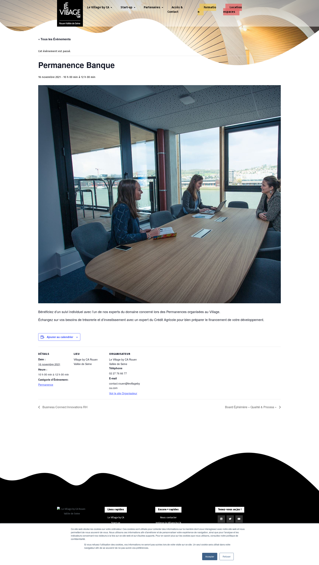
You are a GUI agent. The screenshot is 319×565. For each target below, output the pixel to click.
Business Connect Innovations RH (65, 407)
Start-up (115, 522)
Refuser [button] (227, 556)
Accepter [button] (209, 556)
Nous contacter (168, 517)
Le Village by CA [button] (98, 7)
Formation (207, 9)
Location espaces (232, 9)
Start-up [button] (127, 7)
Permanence (45, 384)
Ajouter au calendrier (60, 337)
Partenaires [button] (152, 7)
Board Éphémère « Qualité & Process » (251, 407)
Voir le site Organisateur (123, 393)
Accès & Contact (175, 9)
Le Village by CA (115, 517)
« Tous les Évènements (54, 39)
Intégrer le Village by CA (168, 522)
